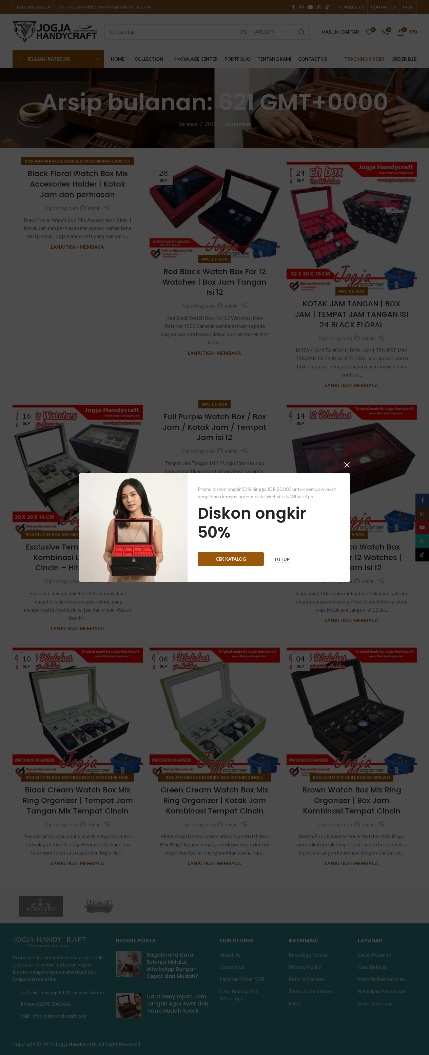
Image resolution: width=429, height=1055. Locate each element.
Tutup (282, 559)
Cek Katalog (231, 559)
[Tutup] (346, 464)
